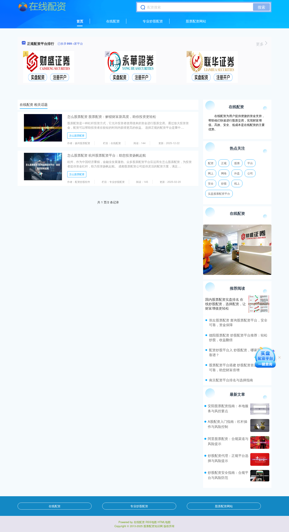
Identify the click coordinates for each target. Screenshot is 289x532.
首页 (80, 21)
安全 (210, 183)
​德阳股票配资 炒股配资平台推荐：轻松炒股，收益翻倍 (238, 337)
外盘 (237, 173)
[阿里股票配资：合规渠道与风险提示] (259, 442)
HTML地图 (164, 522)
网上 (210, 173)
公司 (250, 173)
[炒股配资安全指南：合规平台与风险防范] (259, 475)
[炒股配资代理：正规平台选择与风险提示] (259, 459)
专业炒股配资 (153, 21)
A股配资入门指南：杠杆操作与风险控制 (227, 424)
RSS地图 (151, 522)
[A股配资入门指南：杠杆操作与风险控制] (259, 425)
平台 (250, 163)
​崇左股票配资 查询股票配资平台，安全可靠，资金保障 (238, 322)
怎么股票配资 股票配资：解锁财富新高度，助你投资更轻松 (111, 116)
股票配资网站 (196, 21)
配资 (210, 163)
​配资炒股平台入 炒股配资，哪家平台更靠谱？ (238, 352)
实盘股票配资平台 (219, 194)
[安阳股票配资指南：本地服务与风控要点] (259, 409)
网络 (224, 173)
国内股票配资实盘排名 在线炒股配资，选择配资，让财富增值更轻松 (225, 304)
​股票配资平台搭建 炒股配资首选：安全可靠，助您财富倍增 (238, 367)
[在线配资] (42, 7)
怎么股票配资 (76, 135)
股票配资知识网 (153, 526)
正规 (224, 163)
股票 (237, 163)
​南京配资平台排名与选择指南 (231, 380)
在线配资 (113, 21)
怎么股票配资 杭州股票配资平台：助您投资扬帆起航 (106, 155)
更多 (260, 44)
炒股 (224, 183)
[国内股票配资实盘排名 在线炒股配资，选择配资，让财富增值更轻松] (258, 304)
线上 (237, 183)
